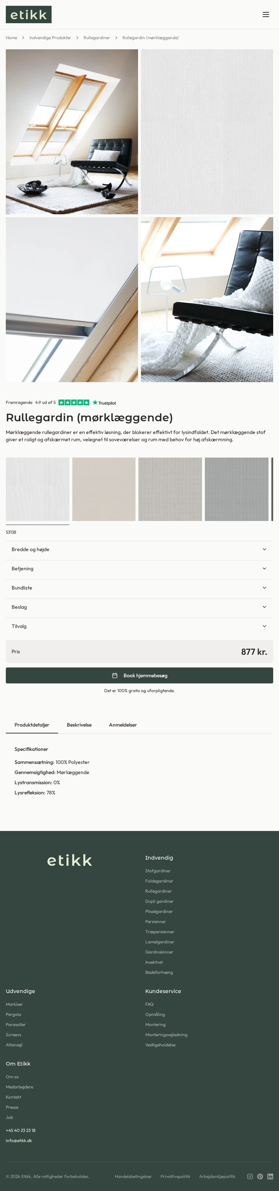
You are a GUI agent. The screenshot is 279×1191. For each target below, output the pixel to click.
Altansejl (14, 1044)
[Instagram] (250, 1176)
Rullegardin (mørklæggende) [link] (150, 37)
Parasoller (16, 1024)
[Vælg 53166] (236, 489)
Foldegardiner (159, 881)
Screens (13, 1034)
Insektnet (154, 962)
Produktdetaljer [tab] (32, 724)
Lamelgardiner (159, 941)
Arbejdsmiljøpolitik (217, 1176)
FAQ (149, 1004)
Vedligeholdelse (160, 1044)
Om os (12, 1076)
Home (11, 37)
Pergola (13, 1014)
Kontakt (13, 1097)
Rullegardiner (97, 37)
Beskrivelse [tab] (79, 724)
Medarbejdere (19, 1086)
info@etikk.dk (19, 1140)
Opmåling (155, 1014)
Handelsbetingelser (133, 1176)
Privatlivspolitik (175, 1176)
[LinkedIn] (270, 1176)
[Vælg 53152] (170, 489)
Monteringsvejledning (166, 1034)
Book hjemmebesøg (145, 675)
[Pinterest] (260, 1176)
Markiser (14, 1004)
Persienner (155, 921)
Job (9, 1117)
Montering (155, 1024)
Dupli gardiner (159, 901)
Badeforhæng (159, 972)
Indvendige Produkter (50, 37)
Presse (12, 1107)
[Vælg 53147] (104, 489)
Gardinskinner (159, 952)
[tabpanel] (139, 770)
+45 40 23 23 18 (21, 1130)
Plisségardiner (159, 911)
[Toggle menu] (266, 14)
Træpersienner (159, 931)
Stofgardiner (158, 870)
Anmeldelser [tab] (123, 724)
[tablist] (139, 725)
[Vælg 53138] (37, 489)
